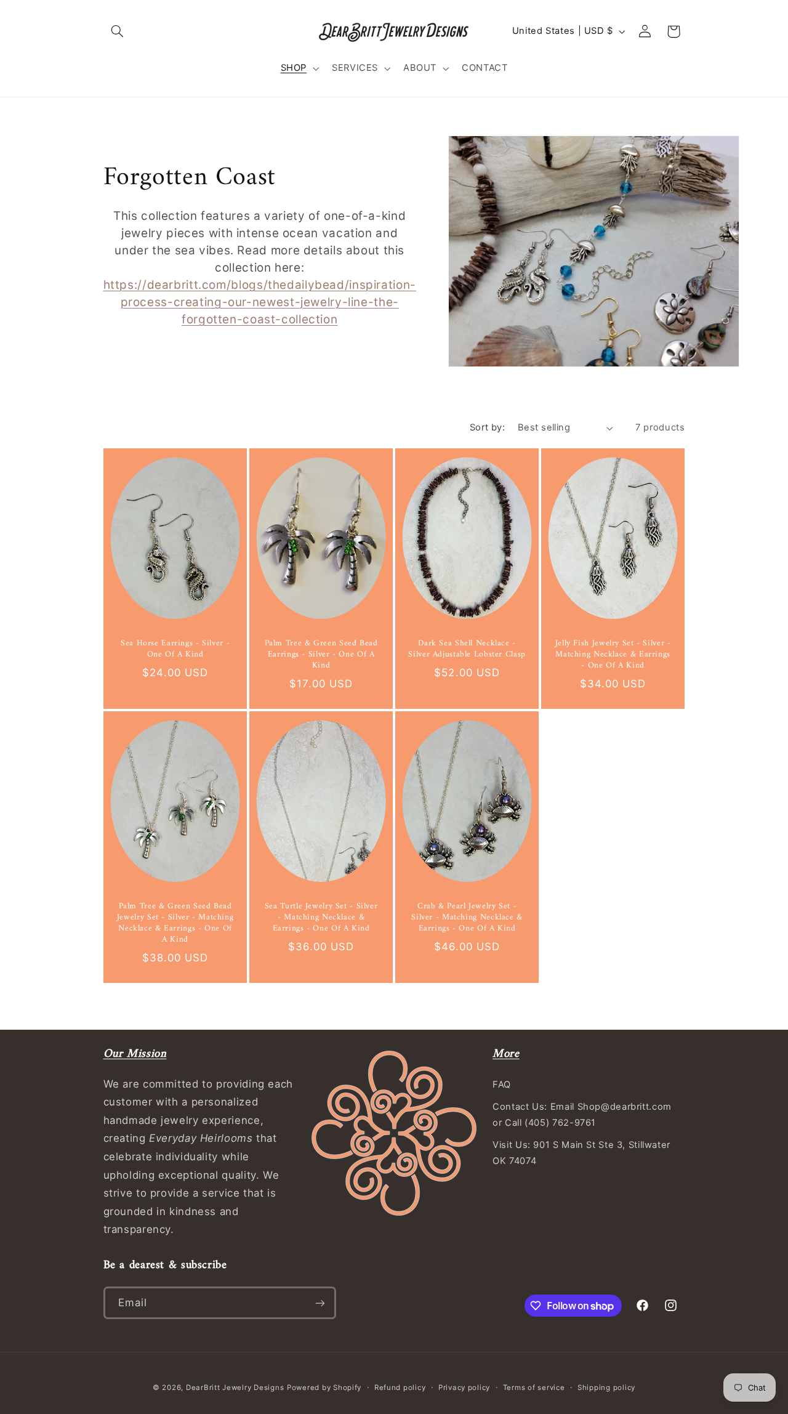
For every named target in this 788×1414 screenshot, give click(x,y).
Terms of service (534, 1387)
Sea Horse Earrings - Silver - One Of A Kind (174, 650)
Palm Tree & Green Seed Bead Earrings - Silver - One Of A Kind (320, 655)
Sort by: (487, 427)
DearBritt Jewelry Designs (235, 1387)
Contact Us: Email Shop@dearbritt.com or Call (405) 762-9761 (582, 1114)
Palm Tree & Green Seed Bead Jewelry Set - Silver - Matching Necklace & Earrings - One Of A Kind (174, 924)
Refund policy (400, 1387)
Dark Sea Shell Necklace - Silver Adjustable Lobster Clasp (467, 650)
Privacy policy (464, 1387)
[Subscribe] (319, 1303)
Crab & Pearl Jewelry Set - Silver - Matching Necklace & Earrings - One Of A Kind (467, 918)
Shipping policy (606, 1387)
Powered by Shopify (324, 1387)
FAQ (501, 1084)
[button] (117, 31)
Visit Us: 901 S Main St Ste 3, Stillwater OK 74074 (581, 1152)
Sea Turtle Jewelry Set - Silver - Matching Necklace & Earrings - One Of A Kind (321, 918)
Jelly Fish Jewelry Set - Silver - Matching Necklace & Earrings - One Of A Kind (613, 655)
